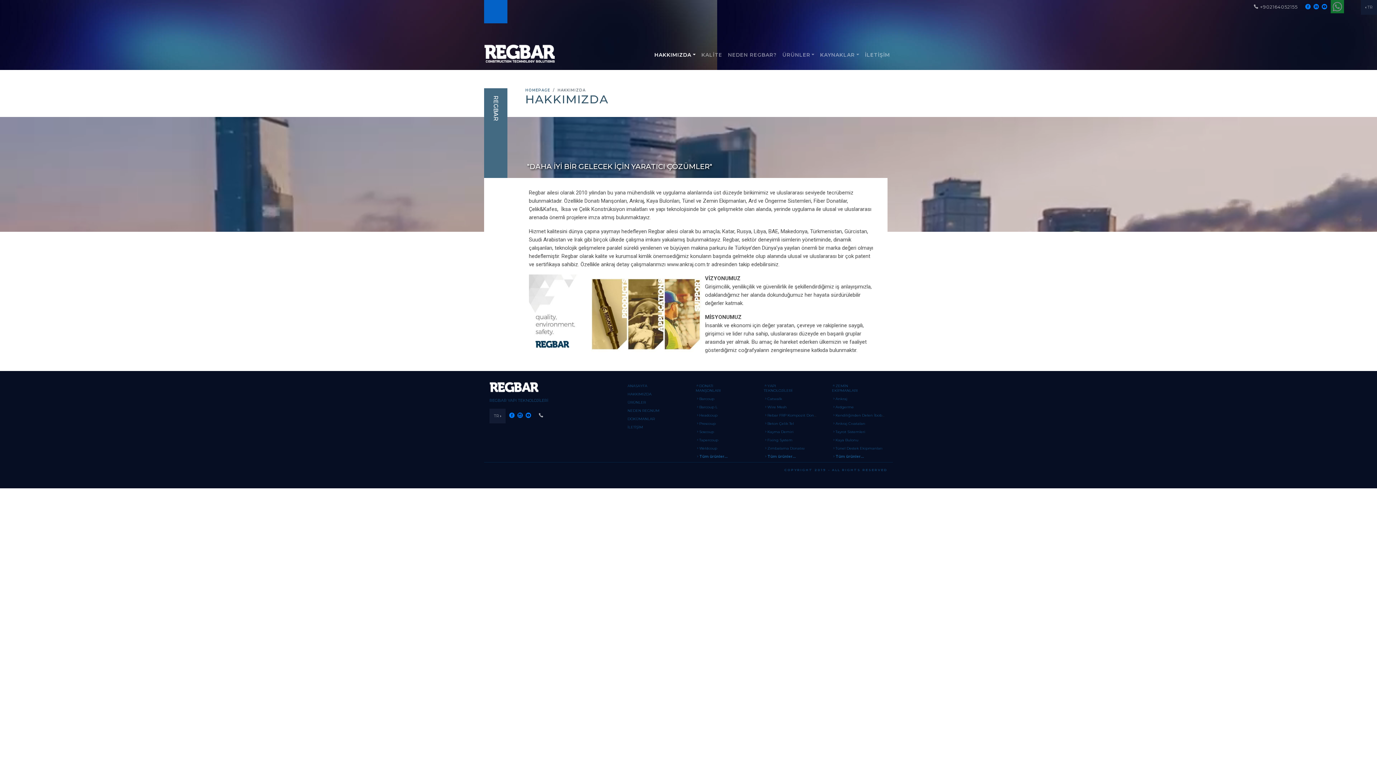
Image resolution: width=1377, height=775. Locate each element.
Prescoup (707, 423)
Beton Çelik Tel (780, 423)
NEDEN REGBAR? (752, 55)
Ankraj (841, 398)
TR (1370, 7)
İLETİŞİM (877, 55)
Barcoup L (708, 407)
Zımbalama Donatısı (786, 448)
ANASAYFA (637, 386)
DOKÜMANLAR (641, 419)
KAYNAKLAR (837, 55)
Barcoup (706, 398)
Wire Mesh (777, 407)
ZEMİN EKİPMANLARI (845, 388)
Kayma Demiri (780, 431)
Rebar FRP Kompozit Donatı (793, 415)
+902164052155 (1279, 7)
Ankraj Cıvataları (850, 423)
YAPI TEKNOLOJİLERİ (778, 388)
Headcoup (708, 415)
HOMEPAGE (537, 90)
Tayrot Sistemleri (850, 431)
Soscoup (706, 431)
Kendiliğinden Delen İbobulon (863, 415)
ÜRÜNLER (796, 55)
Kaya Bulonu (847, 440)
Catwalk (774, 398)
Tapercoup (708, 440)
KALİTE (711, 55)
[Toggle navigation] (495, 11)
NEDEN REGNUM (643, 410)
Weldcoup (708, 448)
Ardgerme (845, 407)
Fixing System (779, 440)
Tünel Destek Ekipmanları (859, 448)
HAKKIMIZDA (672, 55)
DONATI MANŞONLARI (708, 388)
